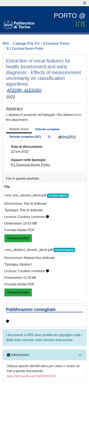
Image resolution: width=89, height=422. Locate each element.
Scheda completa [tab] (47, 129)
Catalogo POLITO (26, 43)
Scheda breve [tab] (19, 129)
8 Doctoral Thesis (56, 43)
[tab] (49, 136)
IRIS (5, 43)
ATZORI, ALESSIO (24, 90)
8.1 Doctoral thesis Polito (25, 48)
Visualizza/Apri (18, 238)
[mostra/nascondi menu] (85, 3)
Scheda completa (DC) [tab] (25, 136)
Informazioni (19, 355)
